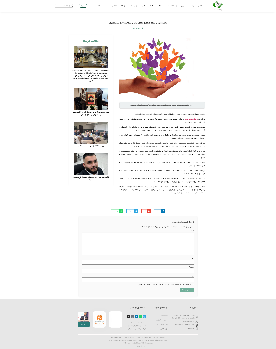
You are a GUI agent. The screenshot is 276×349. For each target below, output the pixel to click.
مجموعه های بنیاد (173, 6)
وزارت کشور (164, 329)
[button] (159, 211)
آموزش (183, 6)
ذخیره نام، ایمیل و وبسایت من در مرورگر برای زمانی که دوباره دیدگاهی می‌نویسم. (165, 284)
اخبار (143, 6)
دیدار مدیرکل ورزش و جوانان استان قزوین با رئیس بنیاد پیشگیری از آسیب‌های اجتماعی (91, 113)
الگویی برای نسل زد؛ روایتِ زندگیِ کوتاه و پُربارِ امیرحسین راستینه (91, 178)
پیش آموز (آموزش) (162, 320)
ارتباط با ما (122, 6)
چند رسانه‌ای (133, 6)
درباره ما (192, 6)
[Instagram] (128, 316)
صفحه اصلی (201, 6)
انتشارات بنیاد (163, 315)
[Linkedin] (136, 316)
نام (192, 259)
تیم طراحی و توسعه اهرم (138, 346)
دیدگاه (191, 231)
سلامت (152, 6)
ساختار (160, 6)
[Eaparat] (132, 316)
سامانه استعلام (102, 6)
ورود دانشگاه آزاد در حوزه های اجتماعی (91, 146)
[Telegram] (144, 316)
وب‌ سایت (190, 276)
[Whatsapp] (140, 316)
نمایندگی (114, 6)
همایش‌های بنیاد (162, 324)
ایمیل (191, 267)
